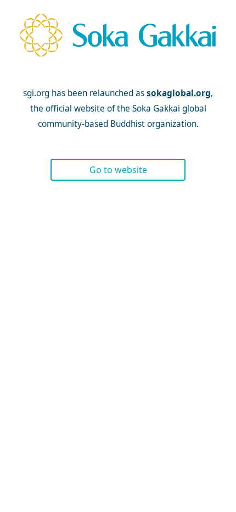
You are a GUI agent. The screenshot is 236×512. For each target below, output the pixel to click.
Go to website (118, 170)
